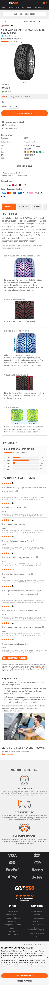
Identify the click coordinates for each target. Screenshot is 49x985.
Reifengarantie (12, 935)
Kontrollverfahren (37, 667)
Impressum (37, 936)
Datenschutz (37, 921)
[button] (24, 96)
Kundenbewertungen (36, 918)
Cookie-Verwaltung (37, 933)
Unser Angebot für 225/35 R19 (13, 173)
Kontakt (37, 915)
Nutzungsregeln (37, 925)
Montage (37, 207)
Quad (29, 8)
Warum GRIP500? (12, 915)
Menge (4, 106)
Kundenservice (36, 911)
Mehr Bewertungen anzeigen (14, 658)
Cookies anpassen (24, 981)
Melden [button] (4, 495)
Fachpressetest (12, 911)
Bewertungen (24, 207)
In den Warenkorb (25, 113)
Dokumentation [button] (7, 754)
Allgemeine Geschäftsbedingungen (36, 929)
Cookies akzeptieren (25, 975)
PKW (3, 8)
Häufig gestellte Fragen (12, 925)
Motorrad (20, 8)
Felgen (10, 8)
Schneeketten (39, 8)
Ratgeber (12, 931)
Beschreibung (9, 207)
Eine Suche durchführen (25, 14)
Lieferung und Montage (12, 918)
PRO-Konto (12, 921)
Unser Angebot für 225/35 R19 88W (15, 175)
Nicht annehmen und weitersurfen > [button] (35, 944)
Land (12, 928)
